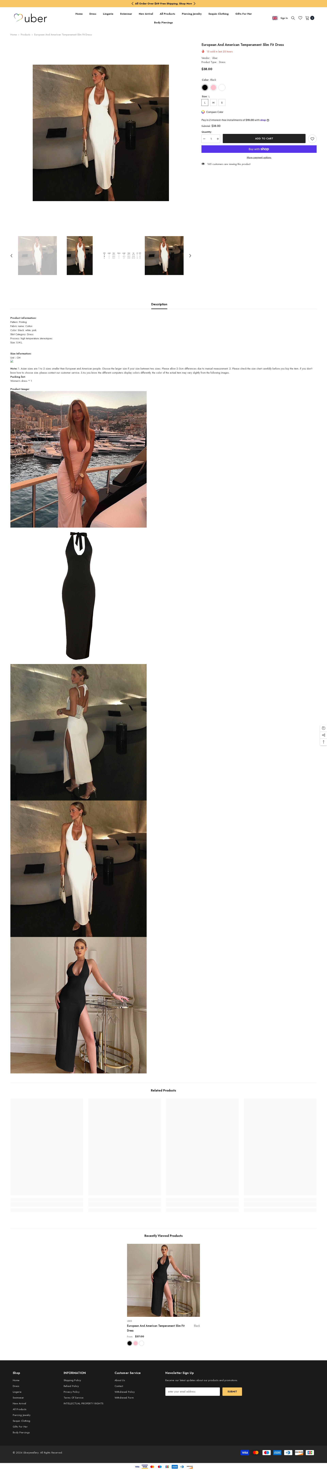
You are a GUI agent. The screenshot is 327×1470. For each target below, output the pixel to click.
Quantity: (206, 132)
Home (13, 35)
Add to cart (264, 138)
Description (159, 304)
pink (135, 1343)
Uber (214, 58)
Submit (232, 1391)
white (141, 1343)
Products (25, 35)
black (129, 1343)
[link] (46, 1204)
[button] (11, 255)
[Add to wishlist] (312, 139)
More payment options (259, 157)
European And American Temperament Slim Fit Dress (163, 1328)
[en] (274, 18)
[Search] (293, 18)
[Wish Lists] (300, 18)
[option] (163, 3)
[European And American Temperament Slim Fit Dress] (163, 1280)
